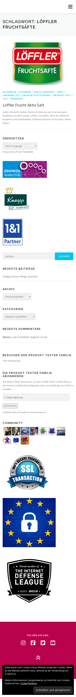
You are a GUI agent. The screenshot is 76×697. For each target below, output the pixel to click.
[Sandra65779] (7, 430)
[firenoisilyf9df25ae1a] (16, 440)
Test (6, 98)
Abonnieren (10, 405)
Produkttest (62, 95)
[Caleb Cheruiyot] (52, 430)
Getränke (25, 92)
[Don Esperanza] (25, 440)
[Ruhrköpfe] (16, 430)
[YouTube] (52, 643)
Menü (70, 6)
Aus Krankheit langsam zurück (30, 337)
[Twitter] (43, 643)
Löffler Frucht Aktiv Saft (23, 105)
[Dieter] (34, 430)
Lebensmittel (11, 95)
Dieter (7, 337)
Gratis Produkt (44, 92)
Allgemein (9, 92)
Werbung (17, 98)
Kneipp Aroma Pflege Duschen (20, 276)
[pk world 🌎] (25, 430)
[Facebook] (33, 643)
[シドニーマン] (61, 430)
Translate (27, 151)
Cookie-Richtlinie (28, 683)
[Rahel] (7, 440)
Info (60, 92)
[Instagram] (23, 643)
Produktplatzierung (37, 95)
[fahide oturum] (43, 430)
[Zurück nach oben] (38, 658)
